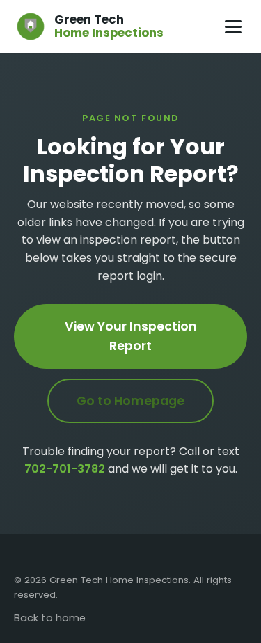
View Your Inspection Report (131, 336)
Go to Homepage (130, 400)
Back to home (50, 618)
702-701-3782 (64, 469)
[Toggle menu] (233, 26)
